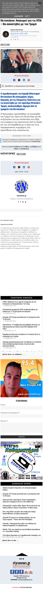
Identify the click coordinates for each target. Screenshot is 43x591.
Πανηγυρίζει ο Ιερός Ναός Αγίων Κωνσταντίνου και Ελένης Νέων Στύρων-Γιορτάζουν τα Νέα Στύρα (21, 507)
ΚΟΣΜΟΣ (5, 44)
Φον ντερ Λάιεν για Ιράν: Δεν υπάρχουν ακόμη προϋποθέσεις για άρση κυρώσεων (19, 513)
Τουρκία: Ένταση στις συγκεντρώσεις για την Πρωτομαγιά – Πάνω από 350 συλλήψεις (19, 518)
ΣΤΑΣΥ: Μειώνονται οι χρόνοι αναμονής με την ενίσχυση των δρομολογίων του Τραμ (19, 303)
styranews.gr (25, 149)
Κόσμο (16, 149)
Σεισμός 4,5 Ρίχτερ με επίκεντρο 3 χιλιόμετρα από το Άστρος (21, 318)
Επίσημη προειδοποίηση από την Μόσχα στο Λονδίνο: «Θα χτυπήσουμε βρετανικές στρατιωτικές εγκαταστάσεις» (22, 344)
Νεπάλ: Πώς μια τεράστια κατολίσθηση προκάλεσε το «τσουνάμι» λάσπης (21, 530)
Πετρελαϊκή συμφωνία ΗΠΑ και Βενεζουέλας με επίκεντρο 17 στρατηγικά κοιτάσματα (20, 310)
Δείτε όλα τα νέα (11, 540)
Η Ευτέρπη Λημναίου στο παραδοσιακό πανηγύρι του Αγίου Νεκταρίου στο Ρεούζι (22, 536)
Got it (27, 16)
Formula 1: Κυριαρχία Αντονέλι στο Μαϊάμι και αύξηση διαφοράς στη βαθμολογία (19, 524)
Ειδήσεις (17, 147)
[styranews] (12, 572)
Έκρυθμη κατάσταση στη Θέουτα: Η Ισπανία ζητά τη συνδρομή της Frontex (21, 335)
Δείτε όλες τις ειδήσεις (14, 354)
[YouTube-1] (26, 572)
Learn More (18, 16)
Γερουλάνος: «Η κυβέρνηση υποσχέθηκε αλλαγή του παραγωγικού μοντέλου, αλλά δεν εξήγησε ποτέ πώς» (21, 327)
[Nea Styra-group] (21, 572)
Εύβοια (27, 147)
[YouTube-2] (31, 572)
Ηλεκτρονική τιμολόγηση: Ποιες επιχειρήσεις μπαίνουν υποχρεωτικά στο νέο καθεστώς (19, 501)
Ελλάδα (34, 147)
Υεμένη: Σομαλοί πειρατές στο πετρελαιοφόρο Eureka (19, 489)
